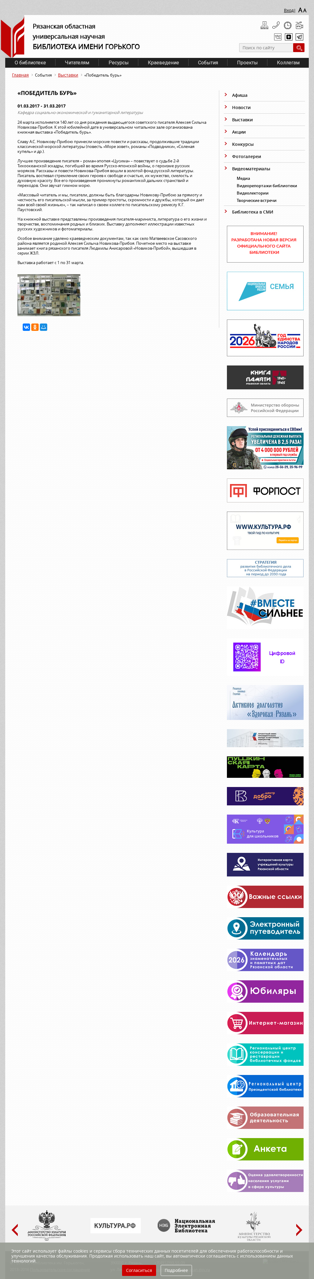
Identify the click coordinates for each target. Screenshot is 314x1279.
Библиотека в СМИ (252, 212)
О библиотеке (30, 63)
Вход (289, 10)
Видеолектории (253, 193)
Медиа (243, 178)
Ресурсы (119, 63)
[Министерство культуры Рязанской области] (254, 1239)
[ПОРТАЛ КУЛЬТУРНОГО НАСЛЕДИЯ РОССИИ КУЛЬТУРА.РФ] (115, 1232)
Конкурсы (243, 144)
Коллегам (288, 63)
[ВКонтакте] (26, 327)
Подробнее (176, 1270)
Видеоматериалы (251, 169)
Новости (241, 107)
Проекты (247, 63)
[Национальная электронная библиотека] (187, 1231)
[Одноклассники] (35, 327)
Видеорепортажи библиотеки (267, 185)
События (208, 63)
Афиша (239, 95)
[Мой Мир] (43, 327)
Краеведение (163, 63)
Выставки (68, 75)
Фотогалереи (246, 156)
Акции (239, 132)
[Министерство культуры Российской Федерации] (46, 1239)
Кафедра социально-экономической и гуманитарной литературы (80, 112)
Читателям (77, 63)
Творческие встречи (257, 200)
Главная (20, 75)
